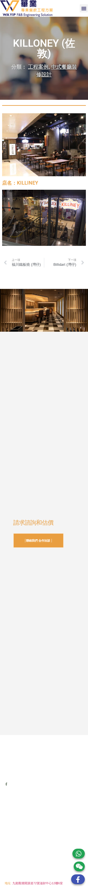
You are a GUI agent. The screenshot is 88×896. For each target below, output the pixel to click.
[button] (84, 8)
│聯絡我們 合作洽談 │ (38, 540)
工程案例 (38, 67)
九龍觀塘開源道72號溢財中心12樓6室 (37, 883)
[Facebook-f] (6, 784)
